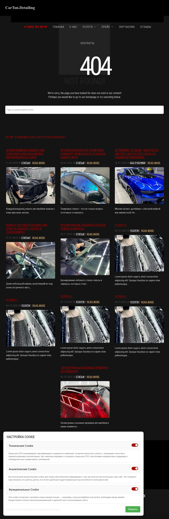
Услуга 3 (66, 296)
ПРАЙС (105, 26)
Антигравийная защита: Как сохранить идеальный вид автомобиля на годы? (25, 153)
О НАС (73, 26)
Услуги (134, 230)
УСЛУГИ (88, 26)
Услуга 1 (12, 300)
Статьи (25, 163)
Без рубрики (137, 163)
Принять (133, 509)
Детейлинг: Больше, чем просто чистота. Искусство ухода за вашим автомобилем (137, 153)
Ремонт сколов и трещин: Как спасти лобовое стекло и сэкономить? (26, 228)
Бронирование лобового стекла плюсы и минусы (83, 226)
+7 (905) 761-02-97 (35, 26)
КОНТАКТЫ (87, 43)
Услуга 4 (120, 225)
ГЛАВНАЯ (58, 26)
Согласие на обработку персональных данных (33, 509)
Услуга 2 (120, 296)
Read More (38, 163)
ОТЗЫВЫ (145, 26)
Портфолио (127, 26)
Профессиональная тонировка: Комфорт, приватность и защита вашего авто (83, 153)
